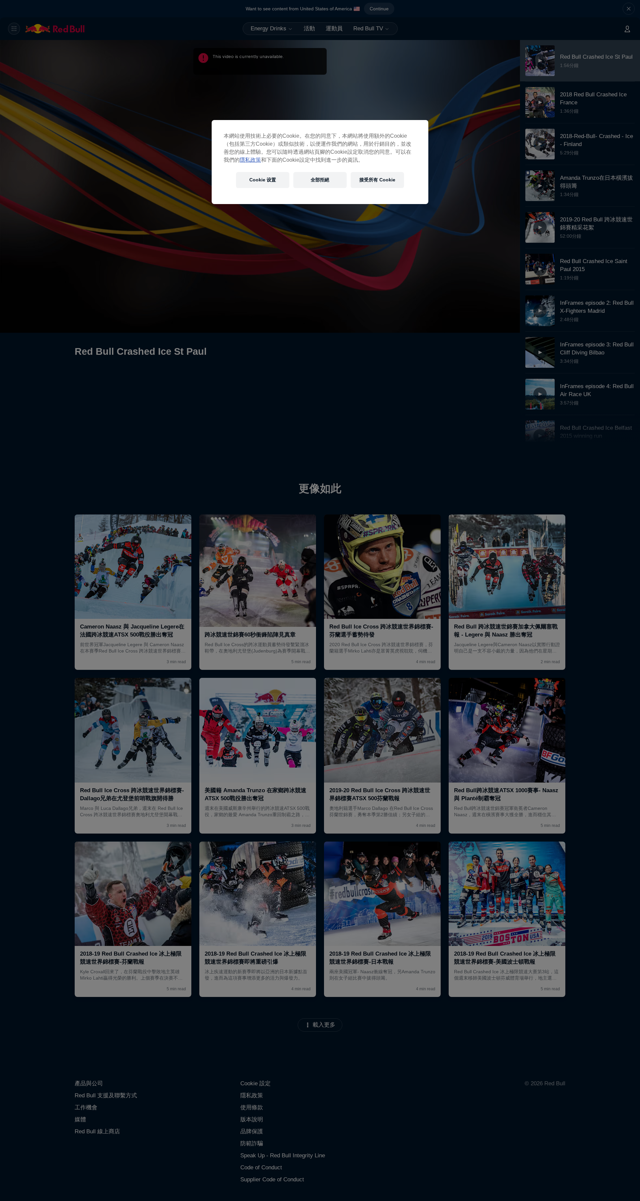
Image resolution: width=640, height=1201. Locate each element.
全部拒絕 (320, 179)
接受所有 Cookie (377, 179)
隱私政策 (250, 160)
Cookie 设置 (262, 179)
